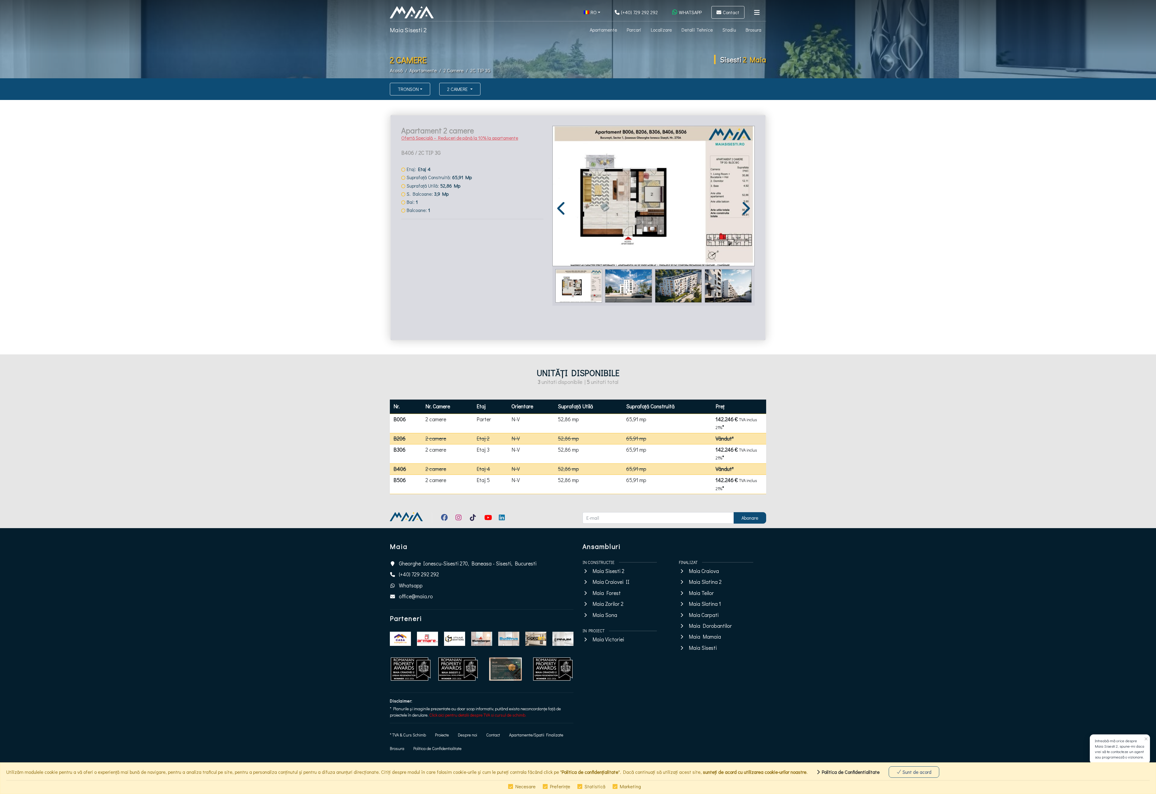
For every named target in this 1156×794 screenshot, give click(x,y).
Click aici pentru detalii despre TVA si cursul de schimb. (477, 715)
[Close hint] (1146, 739)
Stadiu (729, 29)
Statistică (595, 786)
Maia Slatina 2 (705, 581)
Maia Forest (606, 593)
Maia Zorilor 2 (607, 603)
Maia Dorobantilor (710, 625)
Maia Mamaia (705, 636)
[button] (592, 12)
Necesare (525, 786)
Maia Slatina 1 (705, 603)
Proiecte (442, 735)
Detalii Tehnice (697, 29)
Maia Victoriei (608, 639)
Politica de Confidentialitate (437, 748)
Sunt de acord (916, 772)
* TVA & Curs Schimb (408, 735)
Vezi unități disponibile (431, 316)
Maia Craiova (704, 571)
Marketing (630, 786)
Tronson (408, 89)
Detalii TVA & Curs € (427, 257)
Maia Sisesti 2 (408, 30)
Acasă (396, 70)
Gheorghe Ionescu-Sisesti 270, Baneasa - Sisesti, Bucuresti (467, 563)
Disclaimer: (401, 701)
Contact (493, 735)
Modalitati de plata (426, 274)
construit (469, 288)
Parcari (634, 29)
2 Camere (453, 70)
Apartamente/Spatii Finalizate (536, 735)
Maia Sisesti (703, 647)
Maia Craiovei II (610, 581)
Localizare (661, 29)
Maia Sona (604, 615)
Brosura (753, 29)
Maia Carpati (704, 615)
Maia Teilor (701, 593)
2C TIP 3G (480, 70)
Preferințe (560, 786)
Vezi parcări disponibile (430, 309)
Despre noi (467, 735)
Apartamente (603, 29)
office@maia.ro (416, 596)
